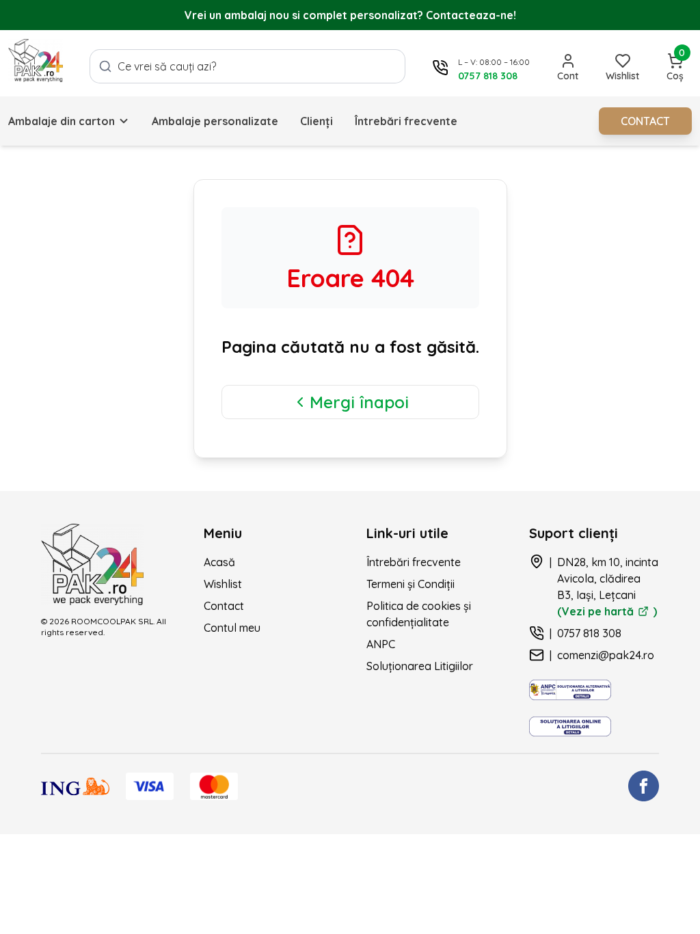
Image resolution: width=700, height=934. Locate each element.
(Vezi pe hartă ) (607, 611)
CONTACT (645, 121)
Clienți (316, 121)
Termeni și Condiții (410, 584)
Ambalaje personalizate (215, 121)
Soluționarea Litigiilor (419, 666)
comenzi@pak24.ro (605, 655)
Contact (224, 606)
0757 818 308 (589, 633)
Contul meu (232, 628)
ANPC (380, 644)
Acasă (219, 562)
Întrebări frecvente (406, 121)
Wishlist (223, 584)
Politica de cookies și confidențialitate (418, 614)
